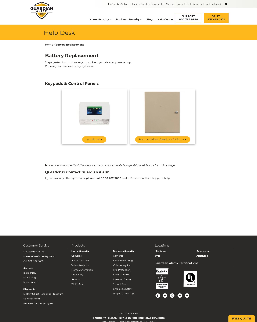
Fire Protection (121, 269)
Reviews (197, 4)
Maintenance (30, 282)
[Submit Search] (226, 4)
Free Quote (241, 318)
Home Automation (82, 269)
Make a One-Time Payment (147, 4)
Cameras (76, 255)
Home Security (99, 19)
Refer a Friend (213, 4)
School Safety (120, 284)
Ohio (157, 255)
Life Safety (77, 274)
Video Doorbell (80, 260)
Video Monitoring (123, 260)
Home (49, 44)
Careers (170, 4)
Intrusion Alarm (122, 279)
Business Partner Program (38, 303)
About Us (183, 4)
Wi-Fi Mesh (77, 284)
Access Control (121, 274)
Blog (149, 19)
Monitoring (29, 277)
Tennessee (203, 251)
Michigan (160, 251)
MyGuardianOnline (118, 4)
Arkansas (202, 255)
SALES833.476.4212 (216, 18)
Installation (29, 272)
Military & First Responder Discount (43, 293)
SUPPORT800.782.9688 (188, 18)
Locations (162, 245)
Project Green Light (124, 293)
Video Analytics (79, 265)
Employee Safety (122, 288)
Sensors (75, 279)
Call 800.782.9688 (33, 261)
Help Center (165, 19)
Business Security (128, 19)
